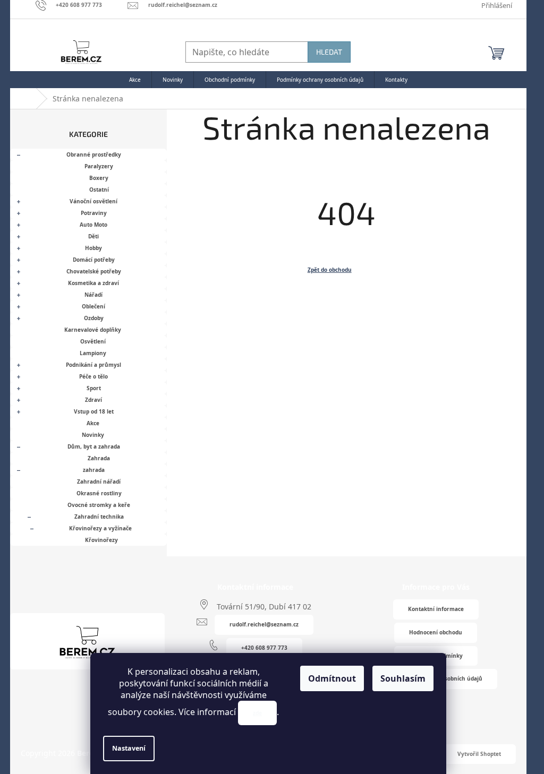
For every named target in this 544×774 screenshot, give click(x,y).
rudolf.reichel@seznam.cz (264, 624)
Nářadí (93, 294)
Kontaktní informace (436, 609)
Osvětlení (93, 341)
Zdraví (93, 399)
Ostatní (99, 189)
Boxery (98, 178)
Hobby (93, 248)
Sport (94, 388)
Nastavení (129, 748)
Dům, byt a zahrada (93, 446)
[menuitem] (134, 79)
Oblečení (93, 306)
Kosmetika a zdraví (93, 283)
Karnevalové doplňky (92, 329)
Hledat (329, 51)
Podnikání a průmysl (93, 364)
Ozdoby (94, 318)
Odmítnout (332, 678)
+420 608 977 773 (264, 647)
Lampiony (93, 353)
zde (257, 713)
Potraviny (94, 213)
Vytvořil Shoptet (479, 754)
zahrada (94, 470)
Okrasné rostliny (99, 493)
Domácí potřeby (94, 259)
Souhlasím (403, 678)
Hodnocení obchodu (435, 632)
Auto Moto (93, 224)
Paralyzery (98, 166)
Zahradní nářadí (99, 481)
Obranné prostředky (93, 154)
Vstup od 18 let (94, 411)
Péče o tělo (93, 376)
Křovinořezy (101, 540)
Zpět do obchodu (330, 269)
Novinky (93, 434)
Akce (93, 423)
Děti (93, 236)
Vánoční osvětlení (93, 201)
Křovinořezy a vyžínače (100, 528)
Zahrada (99, 458)
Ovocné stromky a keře (98, 505)
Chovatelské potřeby (93, 271)
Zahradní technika (99, 516)
